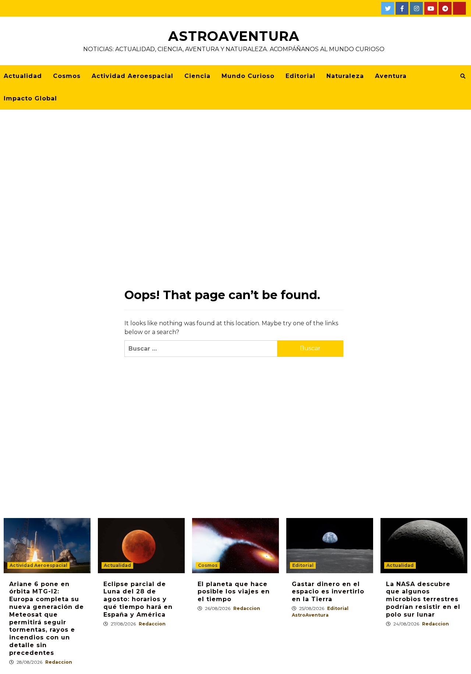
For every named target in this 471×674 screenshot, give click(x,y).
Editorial (300, 75)
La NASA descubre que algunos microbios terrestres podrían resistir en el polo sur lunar (423, 599)
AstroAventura (234, 36)
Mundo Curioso (248, 75)
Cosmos (67, 75)
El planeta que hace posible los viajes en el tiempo (234, 592)
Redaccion (58, 662)
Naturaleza (345, 75)
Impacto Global (30, 98)
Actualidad (23, 75)
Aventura (391, 75)
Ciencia (197, 75)
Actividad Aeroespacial (132, 75)
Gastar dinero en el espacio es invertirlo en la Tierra (328, 592)
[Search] (462, 76)
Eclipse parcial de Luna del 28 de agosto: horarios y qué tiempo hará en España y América (138, 599)
